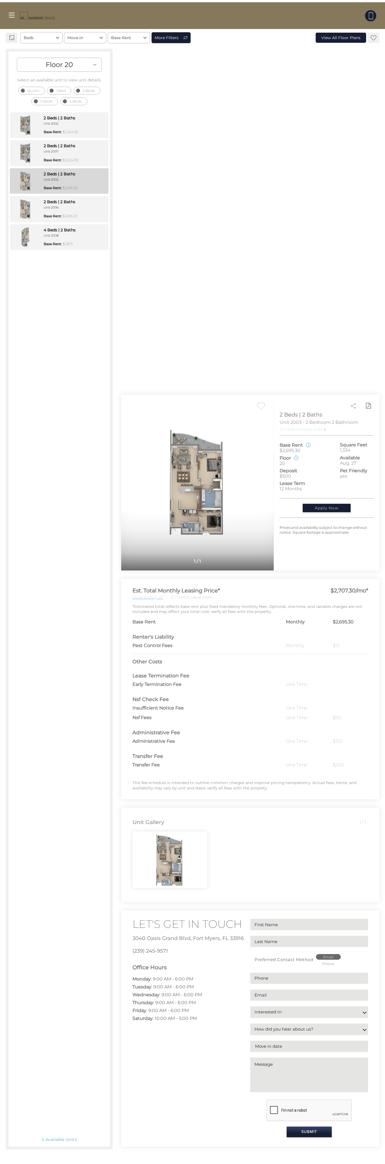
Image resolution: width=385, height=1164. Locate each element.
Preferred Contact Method (284, 959)
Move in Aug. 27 (147, 597)
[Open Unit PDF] (368, 405)
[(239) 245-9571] (370, 15)
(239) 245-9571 (150, 951)
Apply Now (326, 508)
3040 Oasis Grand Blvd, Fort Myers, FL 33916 (188, 938)
